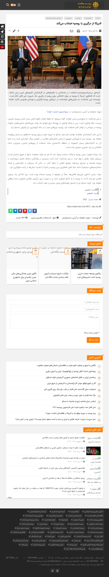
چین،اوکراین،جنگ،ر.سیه (94, 540)
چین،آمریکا (50, 536)
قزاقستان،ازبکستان (37, 532)
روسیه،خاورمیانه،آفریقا (42, 528)
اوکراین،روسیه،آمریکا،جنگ (34, 515)
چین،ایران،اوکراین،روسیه (59, 540)
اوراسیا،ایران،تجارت (74, 515)
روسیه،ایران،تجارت (96, 528)
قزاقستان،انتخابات (19, 532)
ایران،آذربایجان (78, 519)
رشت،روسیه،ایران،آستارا (30, 519)
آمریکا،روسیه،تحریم (58, 511)
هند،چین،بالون (65, 536)
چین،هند (24, 544)
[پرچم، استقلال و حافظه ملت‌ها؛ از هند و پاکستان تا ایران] (54, 481)
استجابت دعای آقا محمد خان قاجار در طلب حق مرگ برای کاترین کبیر (70, 389)
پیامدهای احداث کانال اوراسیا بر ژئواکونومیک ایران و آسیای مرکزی (71, 371)
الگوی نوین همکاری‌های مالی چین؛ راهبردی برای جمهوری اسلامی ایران (23, 277)
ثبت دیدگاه (93, 340)
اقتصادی (88, 18)
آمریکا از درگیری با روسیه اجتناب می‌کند (78, 23)
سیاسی (68, 18)
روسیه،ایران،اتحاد (27, 524)
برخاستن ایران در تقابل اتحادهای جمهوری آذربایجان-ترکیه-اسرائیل (71, 377)
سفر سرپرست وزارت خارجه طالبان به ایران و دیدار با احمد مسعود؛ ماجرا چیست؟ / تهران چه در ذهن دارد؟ (55, 419)
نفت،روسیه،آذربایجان (83, 536)
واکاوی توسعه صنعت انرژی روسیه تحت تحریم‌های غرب (89, 275)
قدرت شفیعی (92, 193)
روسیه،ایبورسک (58, 524)
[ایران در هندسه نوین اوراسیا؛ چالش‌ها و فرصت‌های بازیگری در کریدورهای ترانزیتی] (54, 461)
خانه (97, 18)
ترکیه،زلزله (64, 519)
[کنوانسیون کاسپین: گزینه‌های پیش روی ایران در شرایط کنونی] (54, 471)
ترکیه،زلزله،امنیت (49, 519)
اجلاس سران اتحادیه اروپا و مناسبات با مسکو (79, 401)
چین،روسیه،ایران (39, 544)
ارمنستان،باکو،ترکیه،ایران (38, 511)
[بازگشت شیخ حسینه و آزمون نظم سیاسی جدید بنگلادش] (54, 441)
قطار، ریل (100, 536)
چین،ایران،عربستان (21, 540)
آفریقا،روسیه (74, 511)
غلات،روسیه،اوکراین (56, 532)
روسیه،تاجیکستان (78, 528)
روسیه (78, 18)
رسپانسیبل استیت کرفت (57, 111)
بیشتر (10, 497)
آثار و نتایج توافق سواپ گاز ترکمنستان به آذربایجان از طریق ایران (71, 383)
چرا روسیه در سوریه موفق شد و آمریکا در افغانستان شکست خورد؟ (71, 413)
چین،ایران (77, 540)
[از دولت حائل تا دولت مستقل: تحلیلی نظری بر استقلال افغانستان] (54, 451)
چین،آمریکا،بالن (36, 536)
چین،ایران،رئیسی (39, 540)
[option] (86, 266)
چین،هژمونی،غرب (97, 548)
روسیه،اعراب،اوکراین (96, 524)
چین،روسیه (73, 544)
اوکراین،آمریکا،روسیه (55, 515)
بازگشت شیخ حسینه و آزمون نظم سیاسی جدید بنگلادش (56, 275)
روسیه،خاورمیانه (61, 528)
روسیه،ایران (43, 524)
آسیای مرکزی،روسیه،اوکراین (93, 511)
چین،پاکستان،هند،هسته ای (75, 548)
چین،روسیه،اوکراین (57, 544)
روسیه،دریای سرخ (23, 528)
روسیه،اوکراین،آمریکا (76, 524)
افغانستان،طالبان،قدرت (95, 515)
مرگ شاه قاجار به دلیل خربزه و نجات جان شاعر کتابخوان (74, 395)
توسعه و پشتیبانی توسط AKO (37, 561)
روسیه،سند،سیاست (96, 532)
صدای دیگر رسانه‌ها (54, 18)
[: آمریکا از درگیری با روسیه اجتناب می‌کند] (71, 31)
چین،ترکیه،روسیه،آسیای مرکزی (93, 544)
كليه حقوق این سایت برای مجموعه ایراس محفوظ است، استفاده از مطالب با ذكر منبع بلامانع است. (71, 564)
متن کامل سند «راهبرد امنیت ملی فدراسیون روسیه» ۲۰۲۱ (74, 407)
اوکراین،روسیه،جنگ (96, 519)
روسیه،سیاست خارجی (76, 532)
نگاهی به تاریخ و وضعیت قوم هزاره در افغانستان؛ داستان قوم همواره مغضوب (66, 365)
